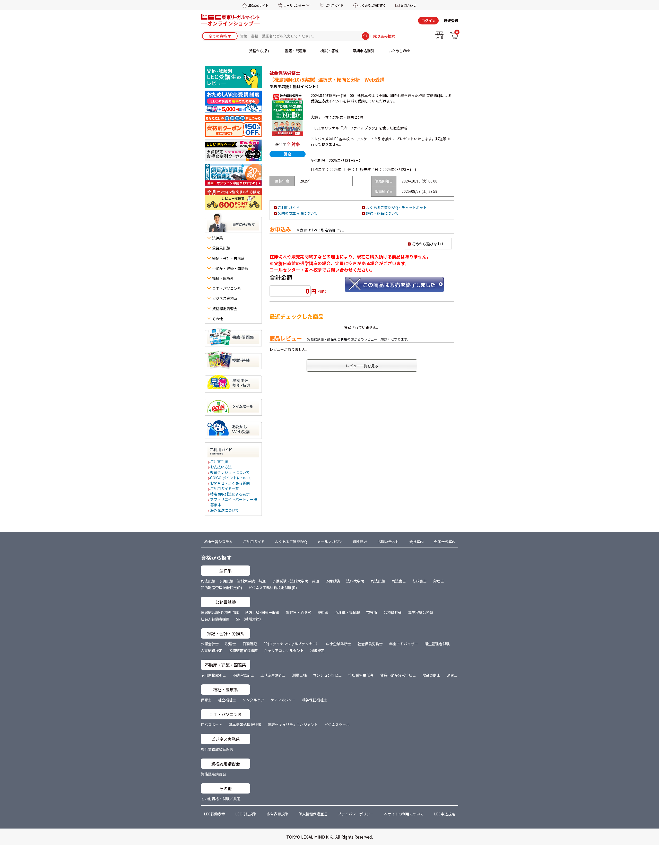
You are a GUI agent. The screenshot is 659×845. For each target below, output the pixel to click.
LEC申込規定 (444, 813)
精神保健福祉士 (314, 699)
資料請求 (360, 541)
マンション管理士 (327, 675)
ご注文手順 (219, 461)
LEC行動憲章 (214, 813)
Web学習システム (218, 541)
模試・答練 (329, 50)
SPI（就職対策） (249, 619)
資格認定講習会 (213, 774)
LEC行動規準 (245, 813)
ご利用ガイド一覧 (224, 488)
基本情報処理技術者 (245, 724)
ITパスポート (211, 724)
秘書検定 (317, 650)
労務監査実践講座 (243, 650)
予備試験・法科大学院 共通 (295, 580)
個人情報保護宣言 (313, 813)
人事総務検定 (211, 650)
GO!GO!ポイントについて (231, 477)
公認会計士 (210, 643)
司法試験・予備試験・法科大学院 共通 (233, 580)
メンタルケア (253, 699)
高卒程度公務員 (420, 612)
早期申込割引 (363, 50)
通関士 (452, 675)
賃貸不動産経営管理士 (398, 675)
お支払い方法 (221, 466)
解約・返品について (382, 213)
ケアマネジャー (283, 699)
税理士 (230, 643)
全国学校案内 (445, 541)
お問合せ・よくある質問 (230, 483)
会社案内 (416, 541)
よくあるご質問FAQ (372, 5)
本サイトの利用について (404, 813)
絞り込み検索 (384, 36)
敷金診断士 (431, 675)
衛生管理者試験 (437, 643)
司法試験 (378, 580)
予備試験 (332, 580)
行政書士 (419, 580)
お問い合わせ (388, 541)
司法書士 (399, 580)
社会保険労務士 (370, 643)
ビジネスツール (337, 724)
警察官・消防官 (298, 612)
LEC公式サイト (258, 5)
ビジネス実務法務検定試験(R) (272, 587)
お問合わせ (408, 5)
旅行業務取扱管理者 (217, 749)
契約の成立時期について (297, 213)
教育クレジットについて (230, 472)
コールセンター (294, 5)
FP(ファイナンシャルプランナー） (291, 643)
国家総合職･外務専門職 (220, 612)
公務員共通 (393, 612)
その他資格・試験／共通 (220, 798)
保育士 (206, 699)
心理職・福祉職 (347, 612)
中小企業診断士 (338, 643)
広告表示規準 (277, 813)
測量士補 (299, 675)
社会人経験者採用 (215, 619)
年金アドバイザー (403, 643)
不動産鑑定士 (243, 675)
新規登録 (451, 20)
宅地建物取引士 (213, 675)
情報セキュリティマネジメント (293, 724)
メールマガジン (329, 541)
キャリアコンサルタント (284, 650)
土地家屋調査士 (273, 675)
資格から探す (260, 50)
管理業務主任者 (361, 675)
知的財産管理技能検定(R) (221, 587)
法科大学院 (355, 580)
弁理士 (438, 580)
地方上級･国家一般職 (262, 612)
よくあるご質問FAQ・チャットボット (396, 207)
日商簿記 (249, 643)
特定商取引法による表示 (230, 493)
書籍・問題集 (295, 50)
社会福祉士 (227, 699)
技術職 (322, 612)
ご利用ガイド (334, 5)
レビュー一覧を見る (362, 365)
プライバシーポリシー (356, 813)
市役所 (371, 612)
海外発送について (224, 510)
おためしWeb (399, 50)
